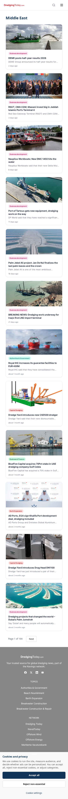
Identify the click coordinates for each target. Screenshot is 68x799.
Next (31, 638)
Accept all (34, 775)
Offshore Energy (34, 739)
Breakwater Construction (34, 703)
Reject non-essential (34, 784)
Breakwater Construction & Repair (34, 708)
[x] (31, 672)
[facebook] (25, 672)
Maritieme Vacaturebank (34, 744)
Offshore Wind (34, 734)
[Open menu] (62, 5)
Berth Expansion (34, 698)
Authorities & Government (34, 687)
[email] (42, 672)
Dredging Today (34, 724)
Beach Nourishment (34, 693)
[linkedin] (37, 672)
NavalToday (34, 729)
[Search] (53, 5)
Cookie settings (34, 792)
